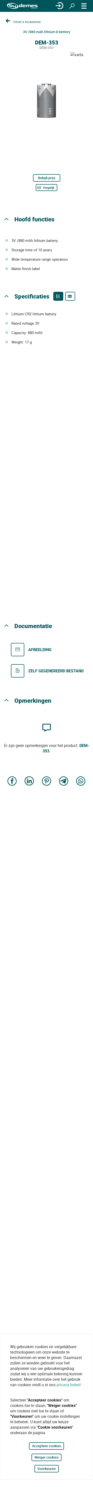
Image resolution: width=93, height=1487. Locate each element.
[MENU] (84, 6)
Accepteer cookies (46, 1446)
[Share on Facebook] (12, 781)
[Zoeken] (72, 6)
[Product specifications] (70, 296)
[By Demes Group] (22, 6)
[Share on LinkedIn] (29, 781)
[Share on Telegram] (64, 781)
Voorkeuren (46, 1468)
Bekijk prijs (46, 177)
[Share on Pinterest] (47, 781)
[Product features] (58, 296)
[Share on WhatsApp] (81, 781)
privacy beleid (69, 1384)
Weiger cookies (46, 1457)
